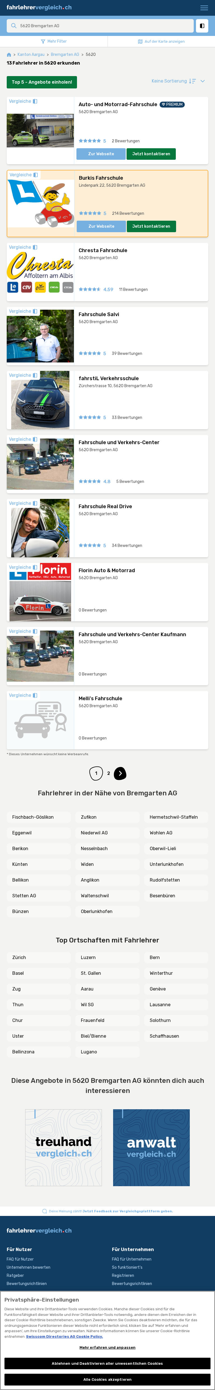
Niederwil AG (94, 833)
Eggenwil (22, 833)
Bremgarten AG (65, 54)
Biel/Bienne (93, 1036)
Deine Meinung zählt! (111, 1211)
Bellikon (20, 880)
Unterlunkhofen (167, 864)
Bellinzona (23, 1052)
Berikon (20, 848)
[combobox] (105, 26)
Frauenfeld (92, 1020)
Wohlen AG (161, 833)
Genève (158, 989)
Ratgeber (15, 1275)
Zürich (19, 957)
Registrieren (123, 1275)
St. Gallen (91, 973)
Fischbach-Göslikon (33, 817)
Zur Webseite (101, 154)
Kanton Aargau (31, 54)
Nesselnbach (94, 848)
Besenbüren (162, 895)
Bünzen (20, 911)
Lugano (89, 1052)
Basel (18, 973)
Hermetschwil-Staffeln (174, 817)
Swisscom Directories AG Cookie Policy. (64, 1336)
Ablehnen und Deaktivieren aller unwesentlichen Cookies (107, 1363)
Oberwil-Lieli (163, 848)
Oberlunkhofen (97, 911)
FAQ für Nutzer (20, 1259)
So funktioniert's (127, 1267)
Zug (16, 989)
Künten (20, 864)
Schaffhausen (164, 1036)
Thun (18, 1004)
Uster (18, 1036)
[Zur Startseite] (41, 8)
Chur (17, 1020)
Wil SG (87, 1004)
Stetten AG (24, 895)
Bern (155, 957)
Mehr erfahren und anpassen (107, 1347)
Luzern (88, 957)
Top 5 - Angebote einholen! (42, 82)
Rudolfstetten (165, 880)
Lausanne (160, 1004)
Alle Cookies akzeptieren (107, 1379)
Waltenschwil (95, 895)
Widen (87, 864)
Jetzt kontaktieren (151, 154)
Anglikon (90, 880)
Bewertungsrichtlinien (27, 1283)
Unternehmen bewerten (28, 1267)
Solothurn (160, 1020)
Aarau (87, 989)
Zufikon (89, 817)
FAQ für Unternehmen (131, 1259)
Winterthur (161, 973)
